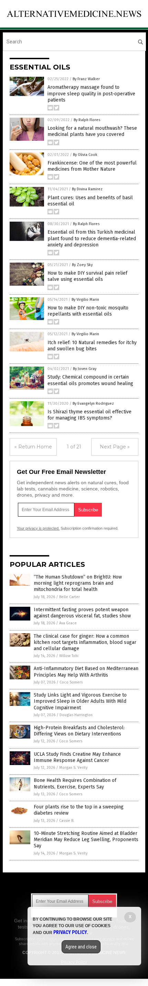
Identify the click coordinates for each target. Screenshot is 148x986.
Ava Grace (68, 623)
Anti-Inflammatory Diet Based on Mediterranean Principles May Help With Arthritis (86, 672)
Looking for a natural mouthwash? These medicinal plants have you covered (92, 131)
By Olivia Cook (85, 154)
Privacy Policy (70, 932)
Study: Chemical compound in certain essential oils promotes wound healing (90, 380)
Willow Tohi (68, 656)
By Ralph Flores (87, 120)
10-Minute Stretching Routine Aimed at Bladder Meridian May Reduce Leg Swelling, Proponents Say (86, 839)
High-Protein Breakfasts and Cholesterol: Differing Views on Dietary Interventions (79, 731)
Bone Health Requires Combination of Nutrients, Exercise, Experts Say (75, 783)
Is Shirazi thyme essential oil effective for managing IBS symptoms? (89, 415)
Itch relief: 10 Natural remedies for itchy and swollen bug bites (92, 346)
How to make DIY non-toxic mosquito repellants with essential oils (87, 311)
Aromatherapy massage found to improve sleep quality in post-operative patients (91, 93)
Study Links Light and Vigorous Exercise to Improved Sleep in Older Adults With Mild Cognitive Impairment (80, 701)
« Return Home (33, 447)
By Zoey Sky (82, 265)
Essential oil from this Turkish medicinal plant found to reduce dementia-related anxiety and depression (91, 238)
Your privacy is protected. (38, 528)
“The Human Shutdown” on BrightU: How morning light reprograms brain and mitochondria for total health (78, 583)
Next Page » (115, 447)
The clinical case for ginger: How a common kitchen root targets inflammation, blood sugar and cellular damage (85, 642)
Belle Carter (69, 597)
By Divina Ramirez (87, 189)
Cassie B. (66, 820)
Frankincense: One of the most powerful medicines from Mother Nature (92, 166)
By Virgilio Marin (85, 299)
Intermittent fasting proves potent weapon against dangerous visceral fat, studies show (82, 613)
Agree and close (81, 947)
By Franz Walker (86, 79)
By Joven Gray (84, 369)
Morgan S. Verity (73, 767)
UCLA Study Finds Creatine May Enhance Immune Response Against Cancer (77, 757)
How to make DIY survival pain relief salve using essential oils (87, 276)
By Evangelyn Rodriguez (93, 403)
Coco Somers (71, 682)
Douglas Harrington (76, 715)
